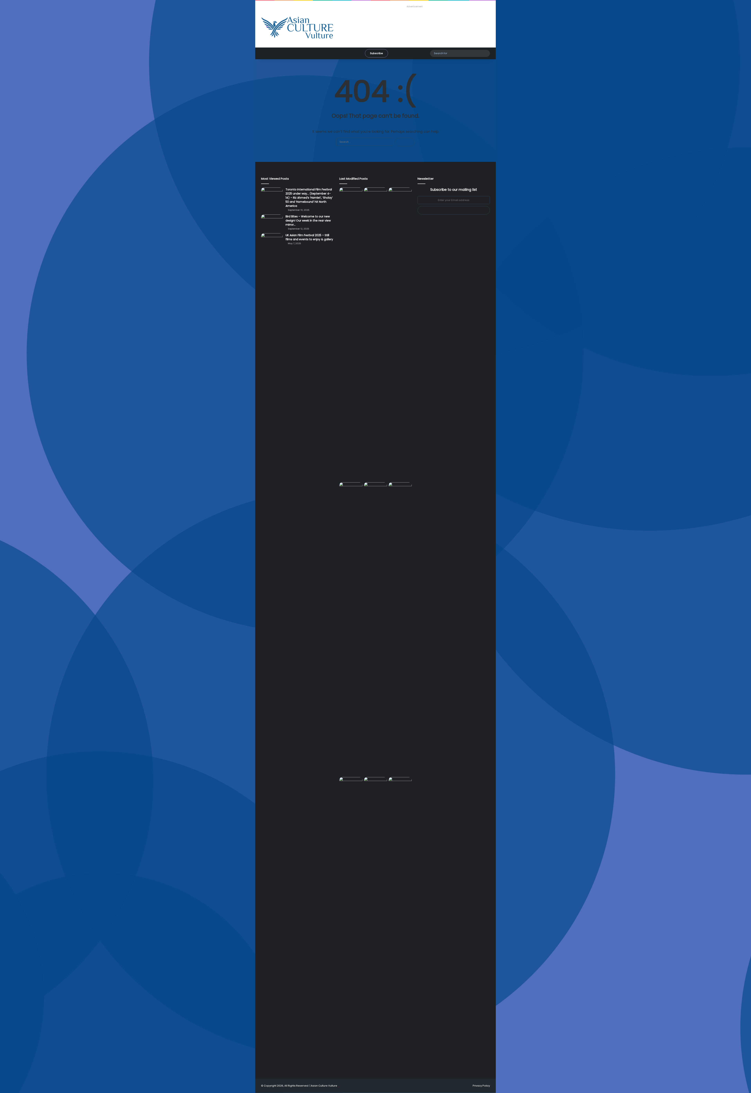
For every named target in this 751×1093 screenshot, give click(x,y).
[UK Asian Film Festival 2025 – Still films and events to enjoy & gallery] (272, 240)
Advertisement (415, 6)
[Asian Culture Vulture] (297, 28)
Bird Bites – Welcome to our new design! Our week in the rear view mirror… (308, 220)
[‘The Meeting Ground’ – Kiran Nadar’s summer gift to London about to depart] (400, 334)
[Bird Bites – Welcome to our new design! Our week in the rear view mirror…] (272, 221)
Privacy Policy (481, 1086)
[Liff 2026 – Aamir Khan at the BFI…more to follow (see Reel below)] (350, 784)
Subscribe (376, 53)
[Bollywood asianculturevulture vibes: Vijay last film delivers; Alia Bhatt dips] (375, 488)
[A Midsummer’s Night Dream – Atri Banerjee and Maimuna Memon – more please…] (375, 783)
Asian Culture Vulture (324, 1086)
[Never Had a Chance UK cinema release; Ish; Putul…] (350, 629)
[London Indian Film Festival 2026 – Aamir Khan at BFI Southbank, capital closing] (400, 923)
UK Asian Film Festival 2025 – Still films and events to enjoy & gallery (309, 237)
